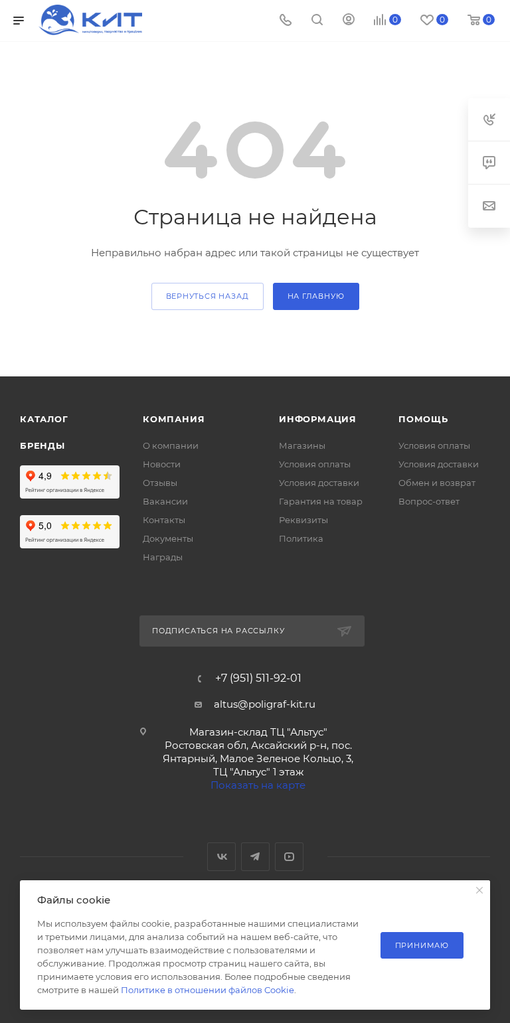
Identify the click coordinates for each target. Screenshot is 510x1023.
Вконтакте (221, 856)
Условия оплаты (315, 464)
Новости (162, 464)
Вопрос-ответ (429, 501)
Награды (163, 557)
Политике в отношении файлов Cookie (207, 989)
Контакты (164, 519)
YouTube (289, 856)
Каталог (44, 419)
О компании (171, 445)
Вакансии (165, 501)
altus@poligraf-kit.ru (264, 704)
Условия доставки (319, 482)
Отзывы (160, 482)
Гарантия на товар (321, 501)
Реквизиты (303, 519)
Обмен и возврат (436, 482)
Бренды (42, 445)
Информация (318, 419)
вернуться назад (207, 296)
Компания (174, 419)
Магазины (302, 445)
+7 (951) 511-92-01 (258, 678)
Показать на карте (258, 785)
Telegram (255, 856)
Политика (301, 538)
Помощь (423, 419)
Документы (168, 538)
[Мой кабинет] (349, 21)
